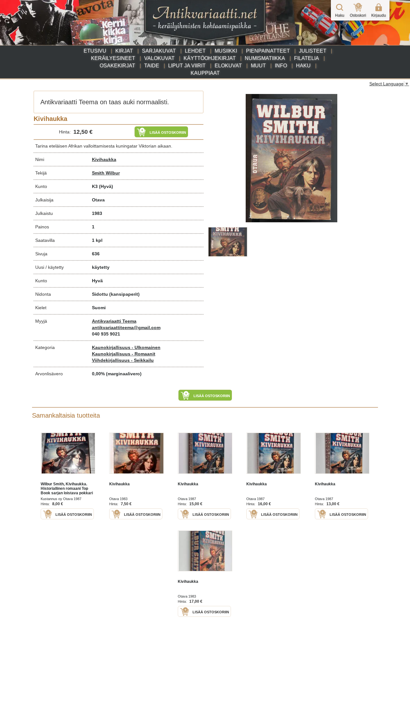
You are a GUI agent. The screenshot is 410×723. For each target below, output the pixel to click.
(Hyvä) (106, 186)
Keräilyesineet (113, 58)
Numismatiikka (265, 58)
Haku (303, 65)
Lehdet (195, 51)
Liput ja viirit (187, 65)
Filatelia (306, 58)
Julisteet (312, 51)
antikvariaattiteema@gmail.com (126, 327)
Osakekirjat (117, 65)
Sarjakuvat (159, 51)
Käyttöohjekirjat (210, 58)
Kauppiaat (205, 73)
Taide (151, 65)
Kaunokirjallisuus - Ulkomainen (126, 347)
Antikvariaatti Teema (114, 321)
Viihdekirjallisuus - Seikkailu (123, 360)
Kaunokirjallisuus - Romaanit (123, 353)
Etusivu (95, 51)
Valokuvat (159, 58)
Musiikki (226, 51)
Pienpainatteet (268, 51)
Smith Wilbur (106, 172)
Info (281, 65)
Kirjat (124, 51)
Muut (258, 65)
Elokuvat (228, 65)
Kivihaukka (104, 159)
